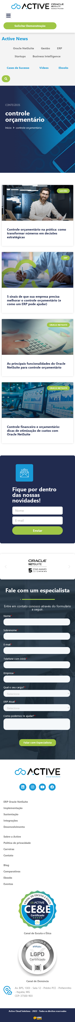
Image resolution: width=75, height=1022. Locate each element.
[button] (8, 16)
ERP (59, 48)
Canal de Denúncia (37, 981)
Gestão (45, 48)
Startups (20, 56)
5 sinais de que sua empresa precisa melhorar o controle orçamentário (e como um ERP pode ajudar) (34, 300)
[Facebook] (52, 787)
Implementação (12, 808)
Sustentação (10, 814)
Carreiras (8, 849)
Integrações (10, 820)
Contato (8, 855)
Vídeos (43, 67)
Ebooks (63, 67)
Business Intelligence (47, 56)
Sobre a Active (12, 836)
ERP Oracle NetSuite (15, 801)
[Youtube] (42, 787)
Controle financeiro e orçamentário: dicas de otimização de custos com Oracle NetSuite (33, 430)
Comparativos (11, 871)
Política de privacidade (17, 843)
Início (8, 127)
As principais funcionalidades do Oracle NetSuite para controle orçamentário (36, 365)
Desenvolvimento (14, 827)
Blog (6, 865)
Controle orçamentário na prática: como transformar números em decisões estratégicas (36, 233)
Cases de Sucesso (18, 67)
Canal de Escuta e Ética (37, 933)
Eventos (8, 884)
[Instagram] (32, 787)
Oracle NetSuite (23, 48)
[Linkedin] (22, 787)
